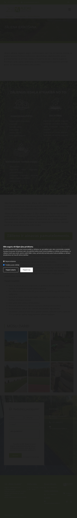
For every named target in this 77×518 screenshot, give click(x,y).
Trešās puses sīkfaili (12, 265)
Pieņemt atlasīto (11, 270)
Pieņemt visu (26, 270)
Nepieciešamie (10, 261)
